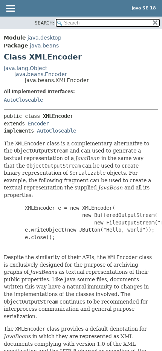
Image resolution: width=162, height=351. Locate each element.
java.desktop (44, 38)
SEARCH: (44, 23)
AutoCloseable (23, 100)
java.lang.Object (25, 68)
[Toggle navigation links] (10, 9)
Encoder (38, 124)
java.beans (44, 46)
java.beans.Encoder (40, 74)
